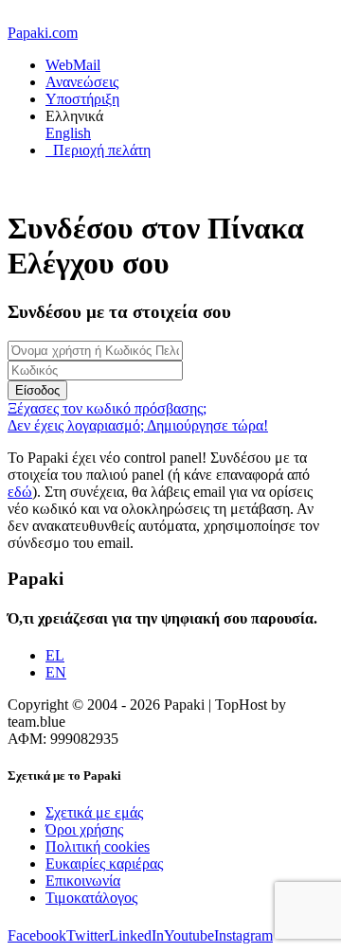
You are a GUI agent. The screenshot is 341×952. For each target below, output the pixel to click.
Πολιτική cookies (97, 846)
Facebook (37, 935)
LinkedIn (136, 935)
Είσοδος (37, 390)
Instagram (243, 935)
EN (55, 672)
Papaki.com (43, 33)
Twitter (87, 935)
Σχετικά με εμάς (94, 812)
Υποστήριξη (82, 99)
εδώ (20, 492)
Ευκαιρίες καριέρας (104, 863)
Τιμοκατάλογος (91, 898)
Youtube (189, 935)
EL (54, 655)
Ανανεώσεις (81, 82)
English (68, 133)
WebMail (72, 65)
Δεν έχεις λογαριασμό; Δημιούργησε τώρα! (138, 425)
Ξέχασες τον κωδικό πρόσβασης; (107, 408)
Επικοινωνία (82, 881)
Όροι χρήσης (84, 829)
